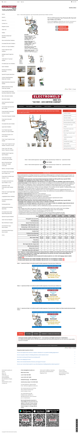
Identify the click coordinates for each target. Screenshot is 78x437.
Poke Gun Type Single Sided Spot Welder (8, 192)
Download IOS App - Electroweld (7, 226)
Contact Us (4, 23)
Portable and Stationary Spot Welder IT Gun (7, 181)
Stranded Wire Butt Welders (8, 43)
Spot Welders (38, 106)
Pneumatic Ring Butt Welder (8, 116)
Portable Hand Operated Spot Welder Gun (8, 172)
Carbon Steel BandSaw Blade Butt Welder (7, 78)
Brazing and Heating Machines (6, 70)
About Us (4, 20)
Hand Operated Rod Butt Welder (8, 103)
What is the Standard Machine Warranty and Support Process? (31, 361)
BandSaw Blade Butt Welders (6, 36)
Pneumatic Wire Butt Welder (7, 120)
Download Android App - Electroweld (8, 231)
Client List (4, 29)
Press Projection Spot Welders (7, 50)
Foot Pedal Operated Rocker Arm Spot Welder (8, 130)
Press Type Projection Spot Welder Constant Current (8, 144)
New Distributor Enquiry (7, 222)
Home (3, 14)
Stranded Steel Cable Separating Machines (7, 212)
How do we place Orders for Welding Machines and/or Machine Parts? (33, 354)
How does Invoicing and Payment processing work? (28, 357)
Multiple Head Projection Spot (7, 55)
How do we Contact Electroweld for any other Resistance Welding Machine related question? (38, 364)
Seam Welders (5, 66)
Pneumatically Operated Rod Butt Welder (8, 112)
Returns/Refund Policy (64, 373)
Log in (18, 1)
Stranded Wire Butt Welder (8, 124)
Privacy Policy (62, 370)
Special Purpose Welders (8, 216)
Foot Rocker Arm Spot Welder (68, 125)
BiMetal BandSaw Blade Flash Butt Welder (7, 87)
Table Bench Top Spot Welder (7, 59)
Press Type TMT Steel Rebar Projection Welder (8, 149)
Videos (3, 32)
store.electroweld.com (7, 370)
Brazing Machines (6, 204)
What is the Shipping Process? (24, 359)
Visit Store (21, 106)
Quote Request (5, 376)
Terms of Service (63, 371)
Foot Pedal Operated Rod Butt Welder (8, 107)
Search (3, 17)
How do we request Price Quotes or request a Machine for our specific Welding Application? (38, 352)
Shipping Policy (62, 374)
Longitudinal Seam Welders (8, 196)
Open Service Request (7, 219)
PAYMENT (36, 334)
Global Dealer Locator (7, 381)
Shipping (55, 21)
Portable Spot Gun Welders (8, 63)
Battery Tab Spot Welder (8, 168)
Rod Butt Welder (67, 113)
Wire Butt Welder (6, 99)
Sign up (22, 1)
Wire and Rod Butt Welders (8, 40)
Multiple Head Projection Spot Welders (7, 153)
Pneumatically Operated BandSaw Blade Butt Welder (8, 92)
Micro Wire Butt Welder (7, 96)
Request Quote (5, 26)
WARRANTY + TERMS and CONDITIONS (51, 334)
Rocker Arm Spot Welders (8, 46)
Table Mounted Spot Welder (68, 138)
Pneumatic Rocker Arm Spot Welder (7, 135)
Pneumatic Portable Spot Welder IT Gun (8, 177)
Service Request (5, 377)
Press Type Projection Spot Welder (8, 140)
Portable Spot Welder (68, 141)
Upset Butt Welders (6, 127)
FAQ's (3, 235)
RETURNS (28, 334)
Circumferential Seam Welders (7, 200)
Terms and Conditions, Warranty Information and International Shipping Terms (47, 371)
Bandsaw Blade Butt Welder (69, 122)
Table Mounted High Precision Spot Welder (7, 158)
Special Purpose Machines (8, 74)
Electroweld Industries (13, 431)
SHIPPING (21, 334)
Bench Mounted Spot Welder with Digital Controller (7, 164)
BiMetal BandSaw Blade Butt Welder (8, 82)
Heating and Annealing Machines (7, 208)
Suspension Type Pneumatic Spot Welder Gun (7, 187)
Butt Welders (29, 106)
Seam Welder (66, 143)
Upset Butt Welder (67, 115)
